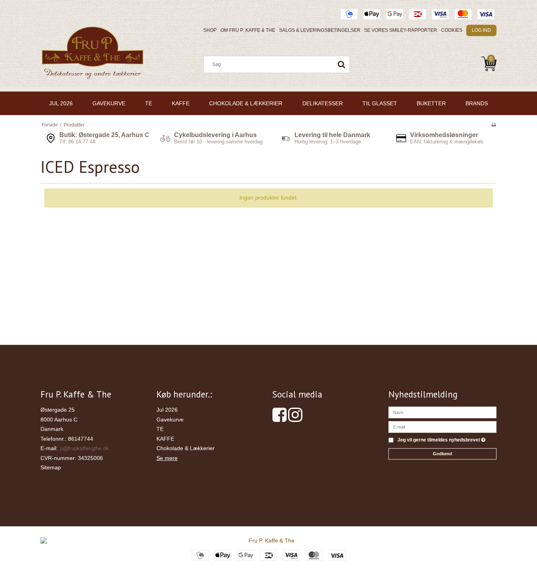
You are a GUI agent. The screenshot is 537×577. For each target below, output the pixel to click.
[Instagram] (295, 419)
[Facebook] (279, 419)
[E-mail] (442, 426)
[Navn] (442, 412)
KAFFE (165, 439)
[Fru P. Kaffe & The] (92, 54)
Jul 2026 (167, 410)
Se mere (167, 458)
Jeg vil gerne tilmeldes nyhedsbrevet (441, 440)
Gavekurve (170, 419)
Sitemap (50, 467)
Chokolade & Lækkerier (185, 448)
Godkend (442, 453)
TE (160, 429)
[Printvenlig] (494, 125)
